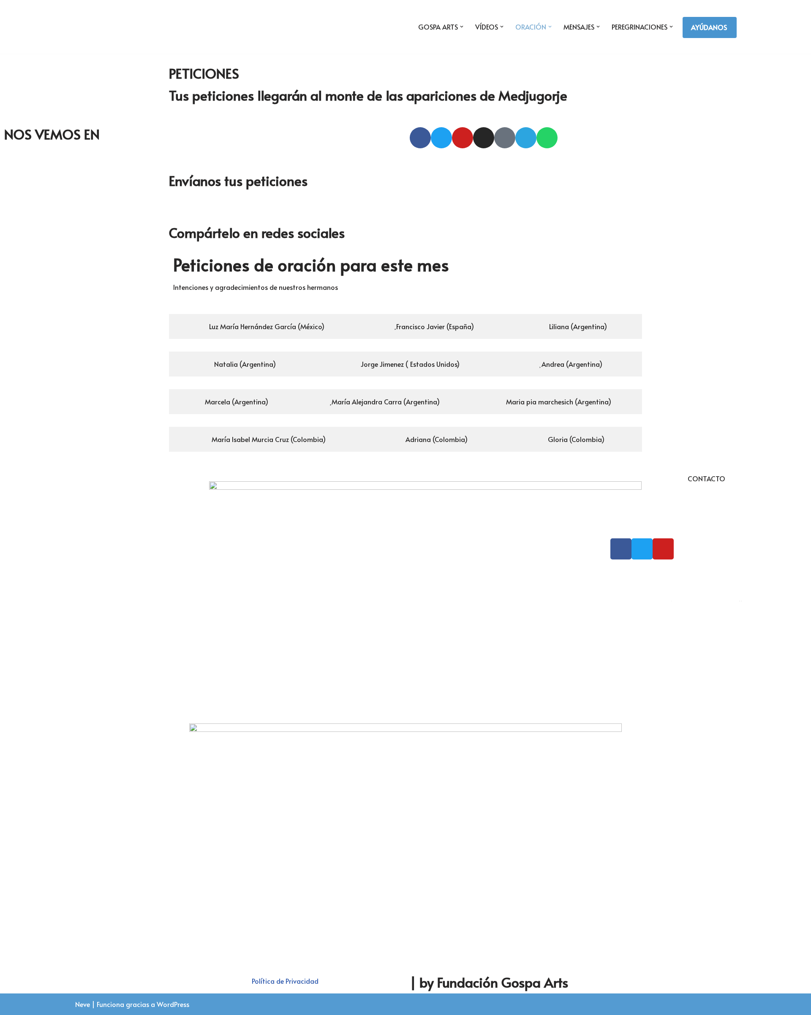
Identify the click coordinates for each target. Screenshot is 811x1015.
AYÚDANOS (709, 27)
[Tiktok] (504, 137)
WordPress (173, 1004)
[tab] (264, 326)
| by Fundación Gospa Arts (489, 982)
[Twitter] (441, 137)
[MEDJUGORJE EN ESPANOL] (114, 27)
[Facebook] (420, 137)
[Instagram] (483, 137)
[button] (461, 26)
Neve (82, 1004)
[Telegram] (525, 137)
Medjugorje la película (706, 597)
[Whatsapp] (547, 137)
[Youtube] (462, 137)
